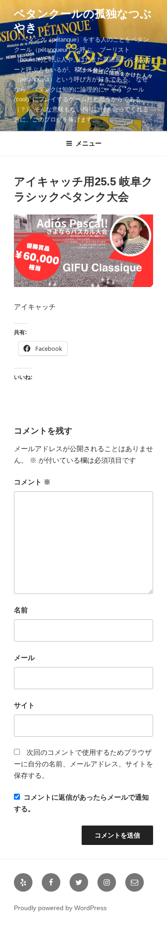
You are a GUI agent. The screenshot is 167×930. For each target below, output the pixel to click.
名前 (21, 610)
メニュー (89, 143)
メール (24, 657)
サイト (24, 705)
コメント (32, 482)
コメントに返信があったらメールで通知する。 (81, 803)
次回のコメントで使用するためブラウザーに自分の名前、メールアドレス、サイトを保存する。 (83, 763)
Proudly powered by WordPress (60, 908)
